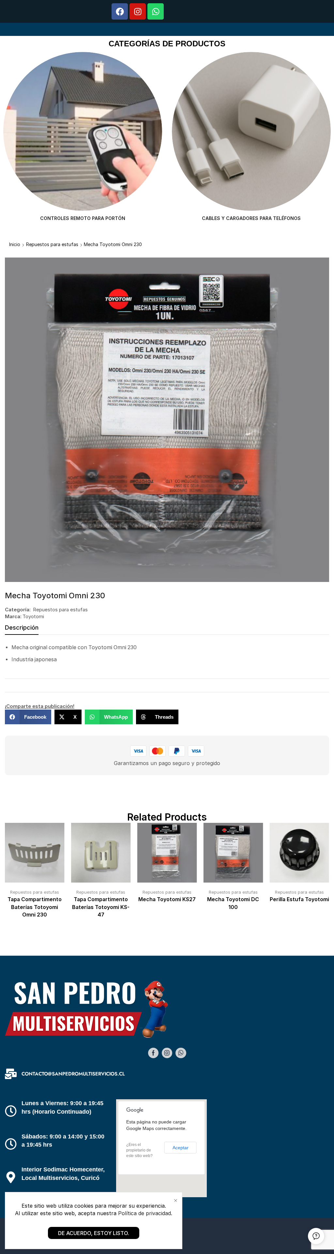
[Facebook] (120, 11)
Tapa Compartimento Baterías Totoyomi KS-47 (100, 907)
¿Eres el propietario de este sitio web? (139, 1150)
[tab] (21, 629)
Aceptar (181, 1147)
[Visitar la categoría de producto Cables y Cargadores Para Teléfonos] (82, 131)
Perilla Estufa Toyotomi (299, 899)
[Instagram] (137, 11)
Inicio (14, 244)
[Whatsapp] (155, 11)
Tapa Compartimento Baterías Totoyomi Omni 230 (35, 907)
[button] (28, 717)
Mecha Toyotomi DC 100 (233, 903)
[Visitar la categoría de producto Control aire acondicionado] (251, 131)
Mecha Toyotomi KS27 (167, 899)
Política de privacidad (144, 1213)
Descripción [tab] (21, 627)
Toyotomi (33, 616)
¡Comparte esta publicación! (39, 706)
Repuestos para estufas (52, 244)
